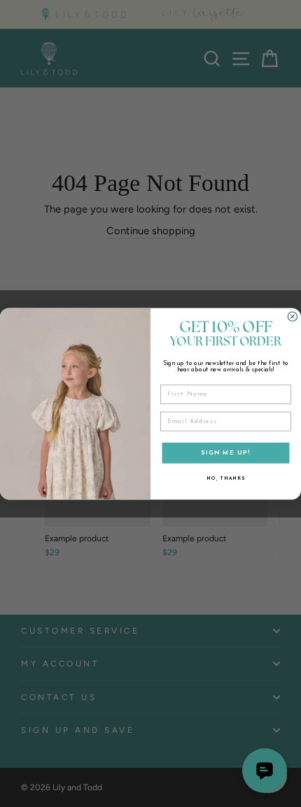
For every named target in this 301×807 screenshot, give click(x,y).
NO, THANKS (225, 478)
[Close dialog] (292, 316)
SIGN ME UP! (225, 453)
